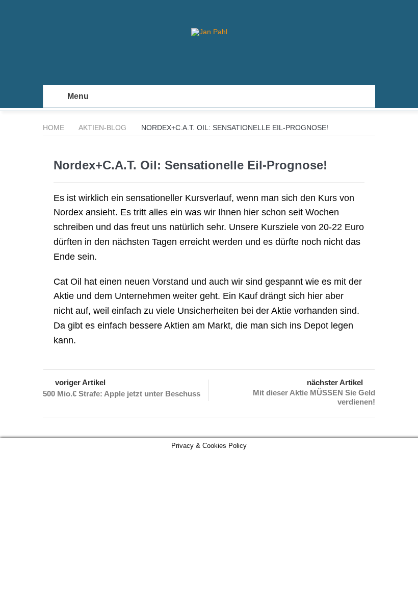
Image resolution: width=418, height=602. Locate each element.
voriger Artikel (80, 382)
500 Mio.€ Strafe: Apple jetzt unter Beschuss (121, 393)
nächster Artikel (335, 382)
